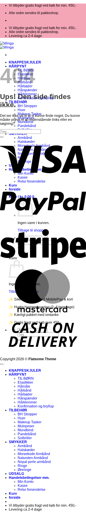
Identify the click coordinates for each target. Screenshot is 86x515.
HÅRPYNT (17, 374)
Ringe (22, 466)
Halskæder (26, 450)
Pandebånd (27, 126)
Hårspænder (27, 90)
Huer (21, 110)
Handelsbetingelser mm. (29, 478)
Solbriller (25, 438)
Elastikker (25, 382)
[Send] (2, 137)
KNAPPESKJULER (25, 62)
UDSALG (16, 474)
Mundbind (25, 122)
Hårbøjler (25, 394)
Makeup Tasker (29, 422)
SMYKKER (18, 442)
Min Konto (26, 481)
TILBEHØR (18, 102)
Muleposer (26, 426)
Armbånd (25, 446)
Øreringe (24, 470)
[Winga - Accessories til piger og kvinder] (7, 45)
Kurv (13, 493)
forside (15, 497)
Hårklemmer (27, 402)
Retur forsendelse (31, 489)
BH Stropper (27, 106)
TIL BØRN (26, 378)
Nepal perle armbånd (34, 462)
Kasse (23, 485)
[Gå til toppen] (2, 364)
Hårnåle (24, 386)
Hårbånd (24, 390)
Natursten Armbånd (33, 458)
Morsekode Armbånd (34, 454)
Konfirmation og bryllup (36, 406)
